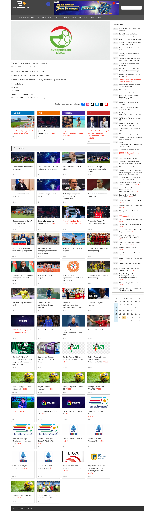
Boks (32, 17)
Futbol (50, 17)
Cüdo (38, 17)
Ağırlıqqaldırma (24, 17)
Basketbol (66, 17)
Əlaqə (100, 17)
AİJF (80, 17)
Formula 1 (93, 17)
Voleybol (57, 17)
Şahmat (74, 17)
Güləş (44, 17)
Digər (85, 17)
